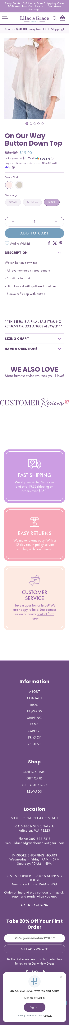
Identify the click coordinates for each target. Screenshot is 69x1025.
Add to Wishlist (20, 243)
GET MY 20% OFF (34, 949)
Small (13, 202)
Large (52, 202)
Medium (32, 202)
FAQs (34, 724)
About (34, 691)
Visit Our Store (34, 785)
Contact (34, 698)
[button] (5, 18)
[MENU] (5, 18)
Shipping (34, 718)
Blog (34, 705)
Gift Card (34, 778)
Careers (34, 731)
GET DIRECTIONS (34, 905)
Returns (34, 744)
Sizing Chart (34, 772)
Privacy (34, 737)
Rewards (34, 711)
